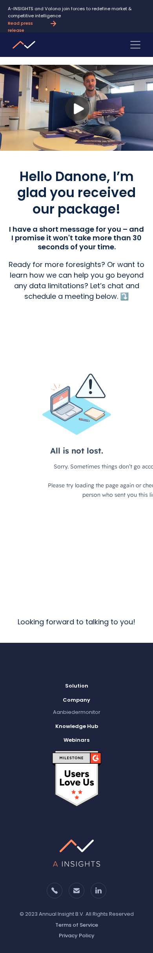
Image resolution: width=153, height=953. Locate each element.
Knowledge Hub (76, 726)
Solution (76, 686)
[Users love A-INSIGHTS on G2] (76, 778)
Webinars (76, 740)
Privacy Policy (77, 935)
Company (76, 700)
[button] (135, 45)
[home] (26, 44)
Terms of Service (76, 925)
